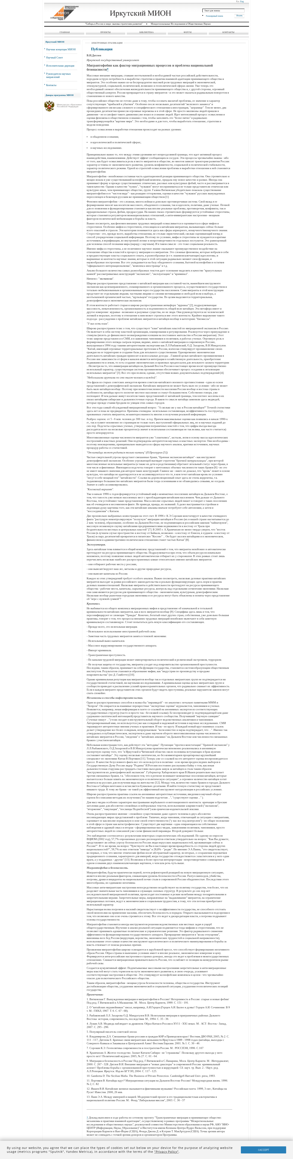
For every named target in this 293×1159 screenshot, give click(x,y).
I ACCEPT (263, 1150)
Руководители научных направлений (58, 75)
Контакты (228, 32)
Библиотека (146, 32)
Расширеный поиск (214, 16)
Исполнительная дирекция (60, 65)
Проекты (105, 32)
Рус (237, 1)
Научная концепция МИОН (61, 49)
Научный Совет (54, 57)
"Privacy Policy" (166, 1152)
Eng (242, 1)
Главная (65, 32)
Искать (239, 15)
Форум (188, 32)
